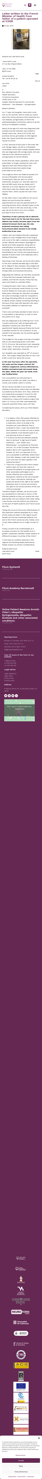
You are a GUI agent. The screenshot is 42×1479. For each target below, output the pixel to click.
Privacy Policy (22, 1476)
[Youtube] (5, 695)
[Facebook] (12, 695)
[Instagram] (16, 695)
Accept (21, 1460)
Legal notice (30, 1476)
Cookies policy (12, 1476)
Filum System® (11, 567)
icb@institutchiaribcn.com (13, 650)
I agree (19, 713)
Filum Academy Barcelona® (18, 588)
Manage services (20, 1455)
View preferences (21, 1472)
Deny (21, 1466)
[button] (39, 1438)
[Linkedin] (9, 695)
